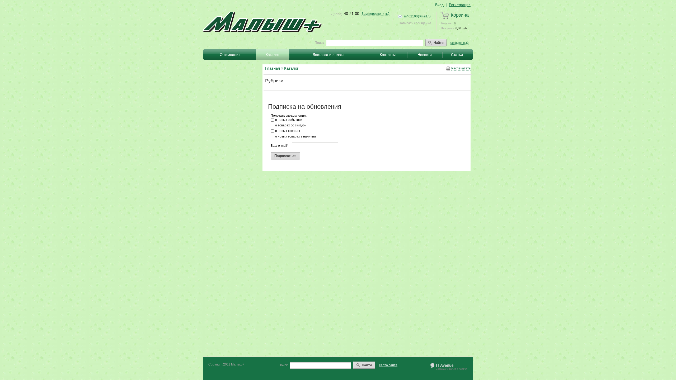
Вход (439, 5)
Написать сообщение (415, 23)
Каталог (272, 55)
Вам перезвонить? (375, 14)
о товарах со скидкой (291, 125)
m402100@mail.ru (417, 16)
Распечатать (461, 68)
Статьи (457, 55)
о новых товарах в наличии (295, 136)
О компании (230, 55)
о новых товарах (287, 131)
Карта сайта (388, 365)
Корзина (460, 15)
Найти (439, 43)
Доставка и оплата (329, 55)
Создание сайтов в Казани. (451, 369)
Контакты (388, 55)
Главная (272, 68)
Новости (424, 55)
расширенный (459, 42)
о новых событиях (288, 120)
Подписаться (285, 156)
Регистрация (460, 5)
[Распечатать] (448, 68)
